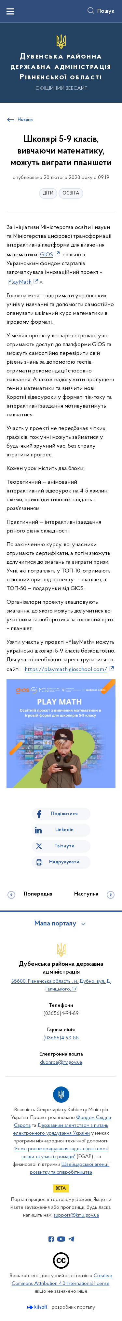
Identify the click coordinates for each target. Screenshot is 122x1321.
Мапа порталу (55, 923)
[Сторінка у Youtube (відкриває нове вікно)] (61, 1239)
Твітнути (64, 846)
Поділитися (64, 813)
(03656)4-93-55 (61, 1038)
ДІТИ (48, 193)
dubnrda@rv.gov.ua (61, 1062)
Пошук (106, 11)
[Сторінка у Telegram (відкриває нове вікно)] (71, 1239)
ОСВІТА (70, 193)
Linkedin (64, 829)
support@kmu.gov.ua (76, 1215)
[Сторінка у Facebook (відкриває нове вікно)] (51, 1239)
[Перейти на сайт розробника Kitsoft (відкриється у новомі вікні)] (37, 1307)
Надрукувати (64, 862)
